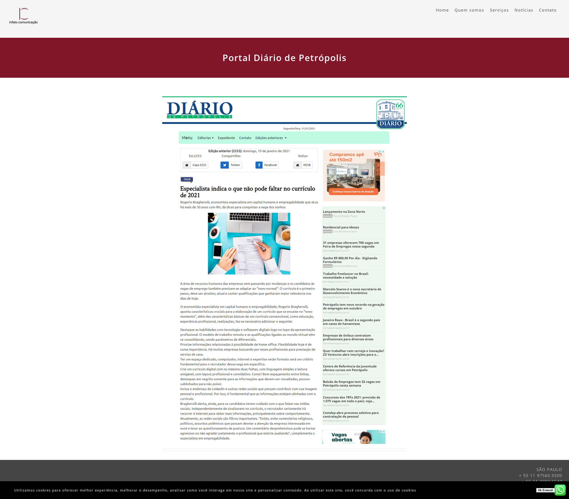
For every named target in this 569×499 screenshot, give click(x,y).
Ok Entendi (545, 490)
